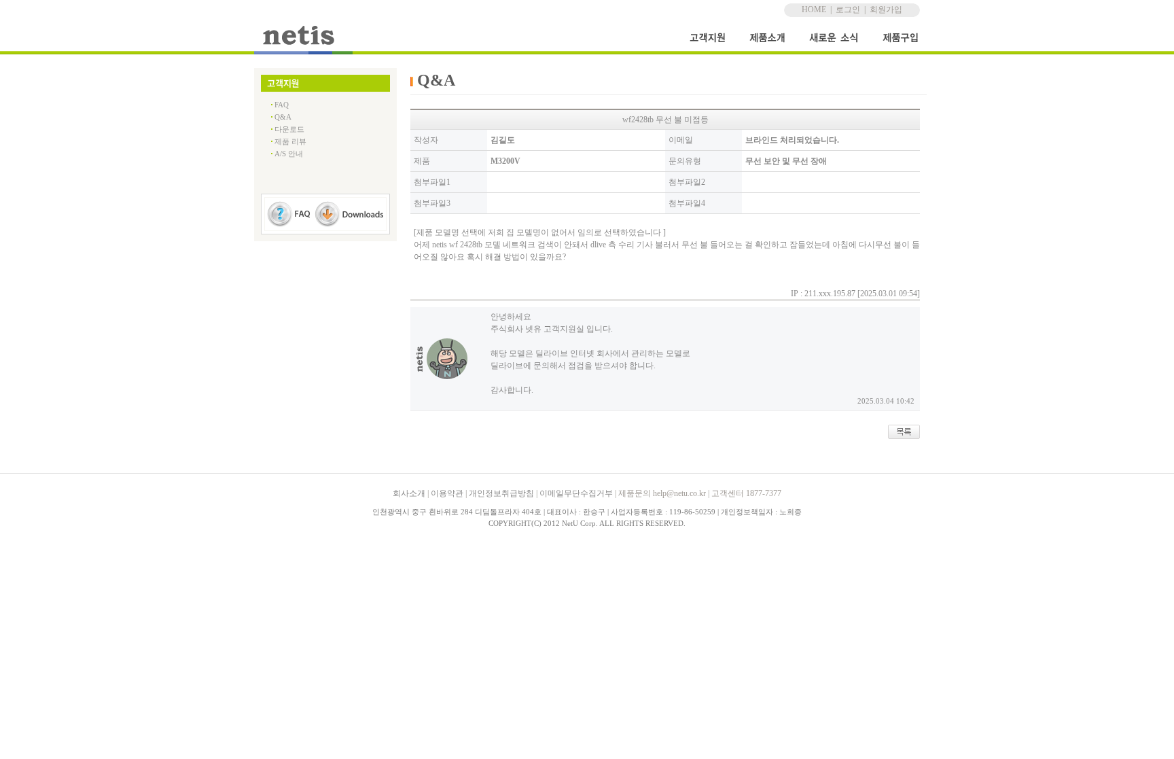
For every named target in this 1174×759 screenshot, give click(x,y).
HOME (814, 9)
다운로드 (289, 129)
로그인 (848, 9)
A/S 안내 (288, 153)
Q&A (282, 117)
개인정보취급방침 (501, 493)
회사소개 (409, 493)
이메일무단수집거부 (576, 493)
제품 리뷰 (290, 141)
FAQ (281, 105)
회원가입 (886, 9)
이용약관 (447, 493)
